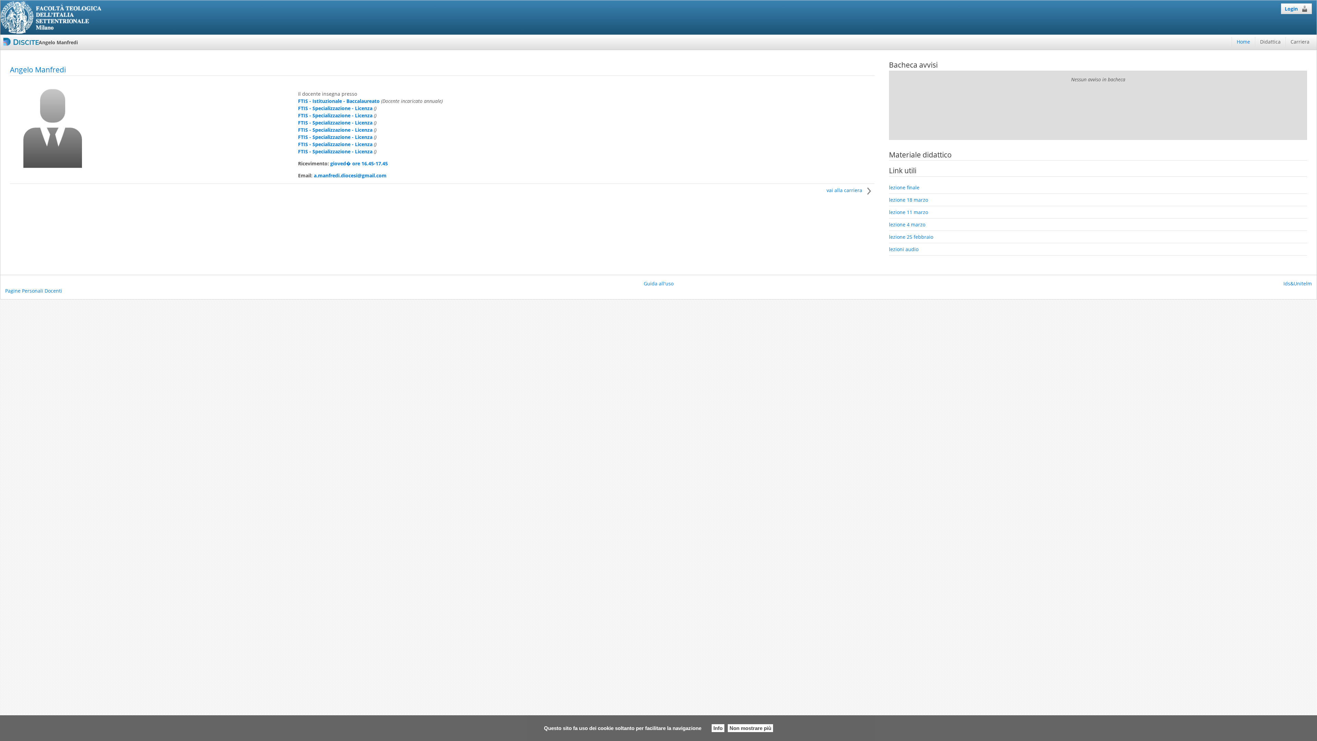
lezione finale (904, 187)
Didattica (1270, 41)
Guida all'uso (659, 283)
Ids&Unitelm (1297, 283)
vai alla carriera (845, 190)
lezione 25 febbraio (911, 237)
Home (1243, 41)
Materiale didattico (920, 155)
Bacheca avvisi (913, 65)
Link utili (902, 170)
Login (1291, 8)
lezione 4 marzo (907, 224)
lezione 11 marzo (908, 212)
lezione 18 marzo (908, 200)
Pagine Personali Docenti (33, 290)
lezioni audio (903, 249)
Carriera (1300, 41)
